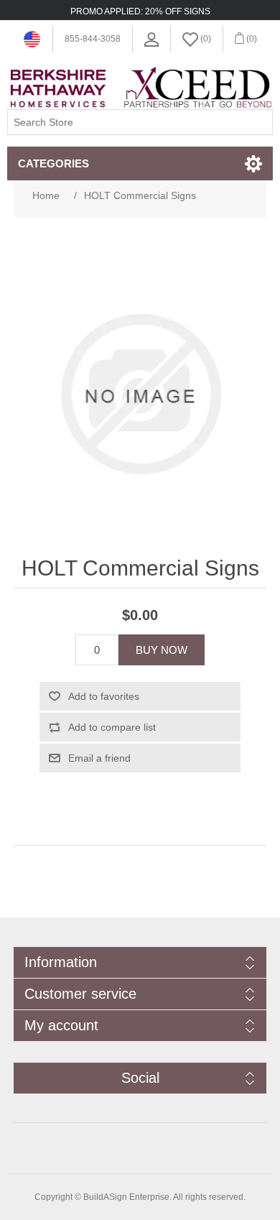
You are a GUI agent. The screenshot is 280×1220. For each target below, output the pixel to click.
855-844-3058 (93, 39)
